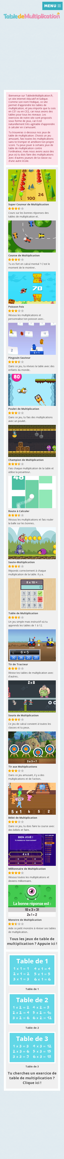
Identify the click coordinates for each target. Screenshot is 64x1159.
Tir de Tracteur (18, 664)
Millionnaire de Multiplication (27, 868)
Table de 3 (32, 1066)
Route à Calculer (18, 511)
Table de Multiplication (23, 613)
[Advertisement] (32, 55)
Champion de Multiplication (26, 460)
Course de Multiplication (24, 255)
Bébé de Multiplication (22, 817)
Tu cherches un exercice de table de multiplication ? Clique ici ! (32, 1078)
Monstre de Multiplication (25, 919)
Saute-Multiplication (21, 562)
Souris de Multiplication (23, 715)
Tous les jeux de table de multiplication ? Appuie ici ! (32, 941)
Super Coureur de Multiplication (28, 204)
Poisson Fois (16, 306)
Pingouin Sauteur (19, 357)
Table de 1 (32, 989)
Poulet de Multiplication (23, 408)
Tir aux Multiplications (22, 766)
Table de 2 (32, 1027)
